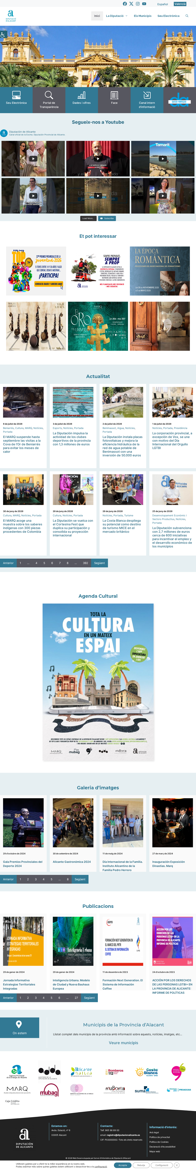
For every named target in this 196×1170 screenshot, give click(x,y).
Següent (99, 563)
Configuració (161, 1165)
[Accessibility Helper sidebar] (3, 34)
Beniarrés (8, 428)
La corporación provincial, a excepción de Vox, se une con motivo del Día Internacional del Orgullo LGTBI (172, 440)
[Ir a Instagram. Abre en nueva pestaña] (138, 4)
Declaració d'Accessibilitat (162, 1146)
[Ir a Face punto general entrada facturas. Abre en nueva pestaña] (114, 100)
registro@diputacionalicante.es (123, 1135)
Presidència (180, 428)
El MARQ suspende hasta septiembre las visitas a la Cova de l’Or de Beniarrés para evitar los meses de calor (22, 444)
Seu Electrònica (168, 15)
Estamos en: (59, 1126)
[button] (187, 16)
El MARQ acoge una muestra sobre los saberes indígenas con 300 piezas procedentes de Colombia (22, 526)
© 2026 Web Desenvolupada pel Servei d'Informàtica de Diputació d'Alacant (98, 1158)
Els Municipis (142, 15)
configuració (100, 1166)
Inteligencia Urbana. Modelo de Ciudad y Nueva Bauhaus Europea (71, 984)
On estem (20, 1033)
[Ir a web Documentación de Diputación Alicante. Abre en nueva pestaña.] (81, 100)
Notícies (38, 428)
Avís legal (154, 1132)
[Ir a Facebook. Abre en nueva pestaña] (125, 4)
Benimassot (109, 428)
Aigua (120, 428)
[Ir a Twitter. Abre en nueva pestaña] (131, 4)
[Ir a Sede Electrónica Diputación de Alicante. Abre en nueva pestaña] (16, 100)
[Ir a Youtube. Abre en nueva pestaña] (144, 4)
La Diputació (115, 15)
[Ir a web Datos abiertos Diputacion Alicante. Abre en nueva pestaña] (179, 100)
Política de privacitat (159, 1137)
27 (76, 997)
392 (85, 563)
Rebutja (141, 1165)
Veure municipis (123, 1042)
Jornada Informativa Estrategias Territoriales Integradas (19, 984)
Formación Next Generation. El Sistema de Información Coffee (123, 984)
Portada (7, 431)
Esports (57, 428)
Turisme (128, 515)
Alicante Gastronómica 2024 (72, 861)
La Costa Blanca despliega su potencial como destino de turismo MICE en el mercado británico (122, 526)
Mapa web (154, 1151)
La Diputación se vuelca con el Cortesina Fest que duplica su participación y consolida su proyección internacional (73, 528)
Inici (97, 15)
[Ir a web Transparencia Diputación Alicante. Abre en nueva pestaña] (49, 100)
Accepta (123, 1165)
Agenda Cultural (98, 596)
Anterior (8, 563)
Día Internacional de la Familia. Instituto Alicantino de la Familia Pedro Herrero (123, 866)
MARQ (28, 428)
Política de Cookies (158, 1142)
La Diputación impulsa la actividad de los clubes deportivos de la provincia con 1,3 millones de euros (72, 438)
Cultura (19, 428)
